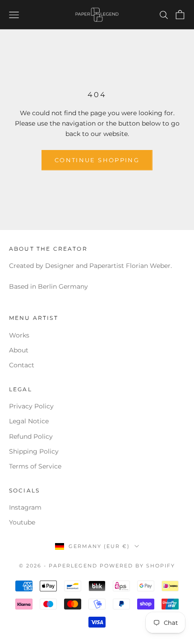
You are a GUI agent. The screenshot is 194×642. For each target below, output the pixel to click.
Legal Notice (29, 421)
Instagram (25, 507)
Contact (21, 365)
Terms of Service (35, 466)
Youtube (22, 522)
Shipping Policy (34, 451)
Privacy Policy (31, 406)
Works (19, 335)
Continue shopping (97, 160)
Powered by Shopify (137, 565)
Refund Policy (31, 436)
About (18, 350)
